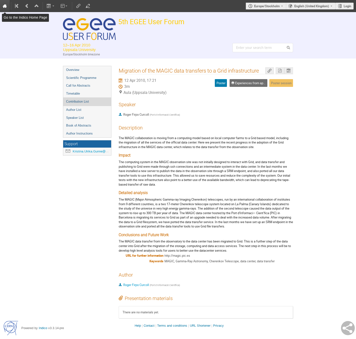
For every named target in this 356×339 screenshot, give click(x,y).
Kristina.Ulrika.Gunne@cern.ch (94, 151)
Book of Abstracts (78, 125)
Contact (149, 326)
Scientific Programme (81, 78)
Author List (73, 110)
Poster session (281, 83)
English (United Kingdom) (311, 6)
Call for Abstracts (78, 85)
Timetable (73, 93)
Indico (43, 328)
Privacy (218, 326)
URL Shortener (200, 326)
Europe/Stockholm (267, 6)
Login (347, 6)
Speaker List (75, 118)
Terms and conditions (172, 326)
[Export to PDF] (280, 70)
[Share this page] (348, 328)
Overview (72, 70)
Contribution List (77, 101)
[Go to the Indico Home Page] (5, 6)
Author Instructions (79, 133)
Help (138, 326)
